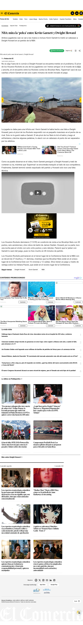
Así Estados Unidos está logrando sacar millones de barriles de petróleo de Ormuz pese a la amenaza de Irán (38, 349)
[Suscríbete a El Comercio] (76, 13)
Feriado (80, 19)
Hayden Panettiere (65, 19)
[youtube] (47, 580)
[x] (39, 580)
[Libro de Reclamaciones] (47, 591)
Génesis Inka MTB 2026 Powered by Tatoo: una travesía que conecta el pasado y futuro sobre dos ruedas (15, 444)
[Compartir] (79, 50)
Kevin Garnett (33, 270)
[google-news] (54, 580)
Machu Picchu (43, 19)
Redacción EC (9, 58)
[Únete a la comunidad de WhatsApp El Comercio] (56, 50)
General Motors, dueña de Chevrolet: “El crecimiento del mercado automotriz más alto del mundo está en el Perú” (40, 356)
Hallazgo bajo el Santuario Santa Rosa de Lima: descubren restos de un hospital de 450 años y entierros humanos (37, 335)
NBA (43, 270)
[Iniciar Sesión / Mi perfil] (81, 13)
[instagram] (43, 580)
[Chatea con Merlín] (72, 13)
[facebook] (36, 580)
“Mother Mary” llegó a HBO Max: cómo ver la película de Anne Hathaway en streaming (46, 492)
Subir (75, 601)
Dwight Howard (20, 270)
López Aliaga (33, 19)
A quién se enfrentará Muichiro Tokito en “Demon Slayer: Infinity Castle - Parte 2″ (46, 528)
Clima (75, 19)
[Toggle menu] (2, 13)
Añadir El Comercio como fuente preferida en (63, 26)
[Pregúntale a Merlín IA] (79, 612)
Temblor (15, 19)
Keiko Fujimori (53, 19)
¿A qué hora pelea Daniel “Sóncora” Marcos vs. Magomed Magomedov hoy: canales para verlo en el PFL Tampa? (47, 409)
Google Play (54, 584)
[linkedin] (50, 580)
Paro (25, 19)
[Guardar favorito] (75, 50)
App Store (42, 584)
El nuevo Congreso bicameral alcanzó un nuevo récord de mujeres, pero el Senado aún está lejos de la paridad (39, 370)
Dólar (21, 19)
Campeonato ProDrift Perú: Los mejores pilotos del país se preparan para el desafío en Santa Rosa (47, 444)
